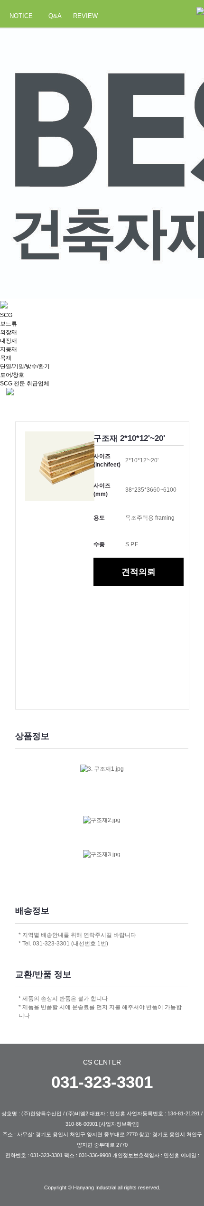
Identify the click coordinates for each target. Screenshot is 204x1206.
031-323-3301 (102, 1082)
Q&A (55, 15)
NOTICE (21, 15)
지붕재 (8, 349)
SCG (6, 315)
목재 (5, 358)
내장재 (8, 340)
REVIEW (85, 15)
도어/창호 (12, 375)
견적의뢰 (138, 572)
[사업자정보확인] (119, 1124)
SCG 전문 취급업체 (24, 383)
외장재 (8, 332)
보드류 (8, 323)
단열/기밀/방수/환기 (25, 366)
